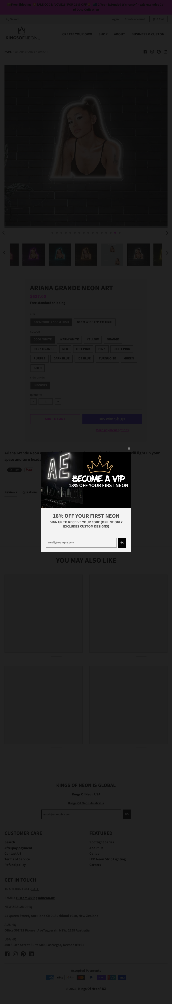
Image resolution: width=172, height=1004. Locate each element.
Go (122, 542)
